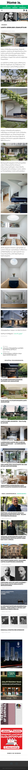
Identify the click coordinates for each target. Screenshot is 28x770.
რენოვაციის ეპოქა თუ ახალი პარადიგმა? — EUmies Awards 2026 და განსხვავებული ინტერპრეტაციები (14, 584)
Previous (0, 17)
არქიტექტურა (4, 377)
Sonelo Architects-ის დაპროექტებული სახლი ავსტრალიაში (14, 401)
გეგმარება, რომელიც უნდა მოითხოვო (12, 630)
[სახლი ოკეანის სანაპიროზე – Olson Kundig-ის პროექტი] (14, 412)
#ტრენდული (22, 7)
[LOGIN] (26, 10)
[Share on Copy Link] (7, 342)
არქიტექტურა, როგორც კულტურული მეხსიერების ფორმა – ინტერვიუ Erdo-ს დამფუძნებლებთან (8, 18)
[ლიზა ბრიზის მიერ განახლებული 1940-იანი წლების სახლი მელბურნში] (14, 455)
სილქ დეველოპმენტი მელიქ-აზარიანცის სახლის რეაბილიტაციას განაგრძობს (13, 561)
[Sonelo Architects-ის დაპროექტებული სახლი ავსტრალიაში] (14, 391)
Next (27, 17)
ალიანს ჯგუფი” (18, 333)
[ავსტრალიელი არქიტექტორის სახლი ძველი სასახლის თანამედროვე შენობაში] (14, 476)
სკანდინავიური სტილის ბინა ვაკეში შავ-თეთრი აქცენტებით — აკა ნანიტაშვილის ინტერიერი (13, 444)
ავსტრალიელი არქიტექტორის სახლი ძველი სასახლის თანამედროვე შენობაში (13, 486)
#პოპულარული (7, 7)
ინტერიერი (3, 462)
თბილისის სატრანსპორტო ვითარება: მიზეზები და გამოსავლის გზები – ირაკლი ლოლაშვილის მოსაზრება (13, 514)
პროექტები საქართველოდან (7, 440)
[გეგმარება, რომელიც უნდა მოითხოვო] (14, 620)
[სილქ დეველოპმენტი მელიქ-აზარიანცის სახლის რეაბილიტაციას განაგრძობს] (14, 551)
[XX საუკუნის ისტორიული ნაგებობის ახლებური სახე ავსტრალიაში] (14, 370)
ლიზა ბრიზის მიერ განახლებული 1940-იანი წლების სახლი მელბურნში (14, 465)
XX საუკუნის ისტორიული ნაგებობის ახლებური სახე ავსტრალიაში (11, 380)
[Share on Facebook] (2, 342)
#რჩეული (14, 7)
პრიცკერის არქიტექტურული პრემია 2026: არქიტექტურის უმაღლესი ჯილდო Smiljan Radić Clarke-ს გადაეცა (13, 538)
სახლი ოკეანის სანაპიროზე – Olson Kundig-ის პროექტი (13, 422)
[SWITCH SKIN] (24, 10)
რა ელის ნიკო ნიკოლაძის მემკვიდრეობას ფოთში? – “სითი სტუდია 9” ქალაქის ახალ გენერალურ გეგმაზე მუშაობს (13, 608)
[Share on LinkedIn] (4, 342)
